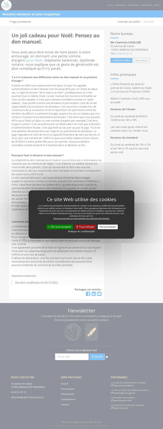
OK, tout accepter (60, 227)
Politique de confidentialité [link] (81, 231)
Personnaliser (107, 227)
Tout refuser (86, 227)
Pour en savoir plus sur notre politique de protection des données (81, 218)
